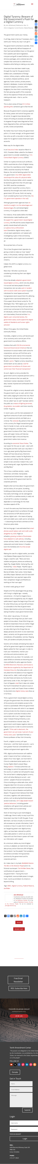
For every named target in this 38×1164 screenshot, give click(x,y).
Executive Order (13, 149)
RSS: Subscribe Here (19, 988)
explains (10, 766)
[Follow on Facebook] (19, 1064)
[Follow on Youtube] (11, 1064)
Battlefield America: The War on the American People (19, 903)
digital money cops (22, 691)
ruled (17, 683)
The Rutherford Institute (21, 900)
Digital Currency (17, 886)
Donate (15, 1072)
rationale (16, 421)
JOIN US (19, 1016)
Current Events (19, 28)
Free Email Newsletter (18, 980)
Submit (27, 1109)
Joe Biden (7, 888)
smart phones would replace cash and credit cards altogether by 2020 (19, 531)
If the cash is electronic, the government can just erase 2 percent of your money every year (18, 732)
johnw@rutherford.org (10, 905)
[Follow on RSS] (34, 1064)
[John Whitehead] (9, 900)
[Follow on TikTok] (23, 1064)
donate (19, 922)
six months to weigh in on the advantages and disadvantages (18, 205)
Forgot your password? (15, 1134)
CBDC (9, 886)
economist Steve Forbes (20, 443)
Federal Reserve (28, 28)
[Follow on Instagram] (30, 1064)
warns (11, 361)
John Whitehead (10, 25)
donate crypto (19, 929)
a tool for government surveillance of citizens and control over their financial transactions (17, 366)
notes (15, 566)
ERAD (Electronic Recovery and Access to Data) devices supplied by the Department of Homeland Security (18, 667)
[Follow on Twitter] (15, 1064)
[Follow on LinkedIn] (26, 1064)
